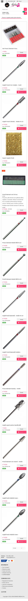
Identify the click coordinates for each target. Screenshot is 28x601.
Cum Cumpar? (5, 567)
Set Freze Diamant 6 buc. (10, 48)
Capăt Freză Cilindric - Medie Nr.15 (12, 121)
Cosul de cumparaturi (7, 584)
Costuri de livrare (6, 571)
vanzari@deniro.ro (10, 557)
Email (19, 1)
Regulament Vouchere (7, 580)
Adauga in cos (22, 55)
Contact (4, 588)
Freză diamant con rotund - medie (12, 461)
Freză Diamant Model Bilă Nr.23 (11, 279)
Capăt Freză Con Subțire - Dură (11, 85)
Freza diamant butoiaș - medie (11, 388)
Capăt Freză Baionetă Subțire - (11, 352)
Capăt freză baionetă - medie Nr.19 (12, 315)
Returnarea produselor (7, 586)
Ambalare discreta (6, 572)
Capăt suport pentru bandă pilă (11, 425)
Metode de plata (6, 569)
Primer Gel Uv (5, 582)
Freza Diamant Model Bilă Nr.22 (11, 242)
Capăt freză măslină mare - (10, 498)
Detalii (21, 52)
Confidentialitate (6, 574)
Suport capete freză (8, 158)
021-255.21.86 (11, 1)
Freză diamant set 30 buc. (10, 194)
